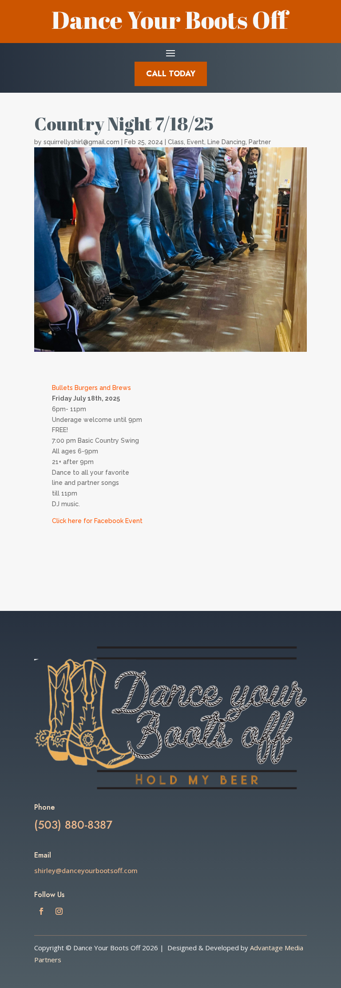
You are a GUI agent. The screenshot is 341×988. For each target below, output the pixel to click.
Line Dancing (226, 142)
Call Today (170, 73)
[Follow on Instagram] (59, 911)
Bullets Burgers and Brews (91, 387)
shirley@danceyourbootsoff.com (86, 870)
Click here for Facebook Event (98, 520)
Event (195, 142)
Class (176, 142)
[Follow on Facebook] (41, 911)
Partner (260, 142)
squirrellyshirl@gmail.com (81, 142)
